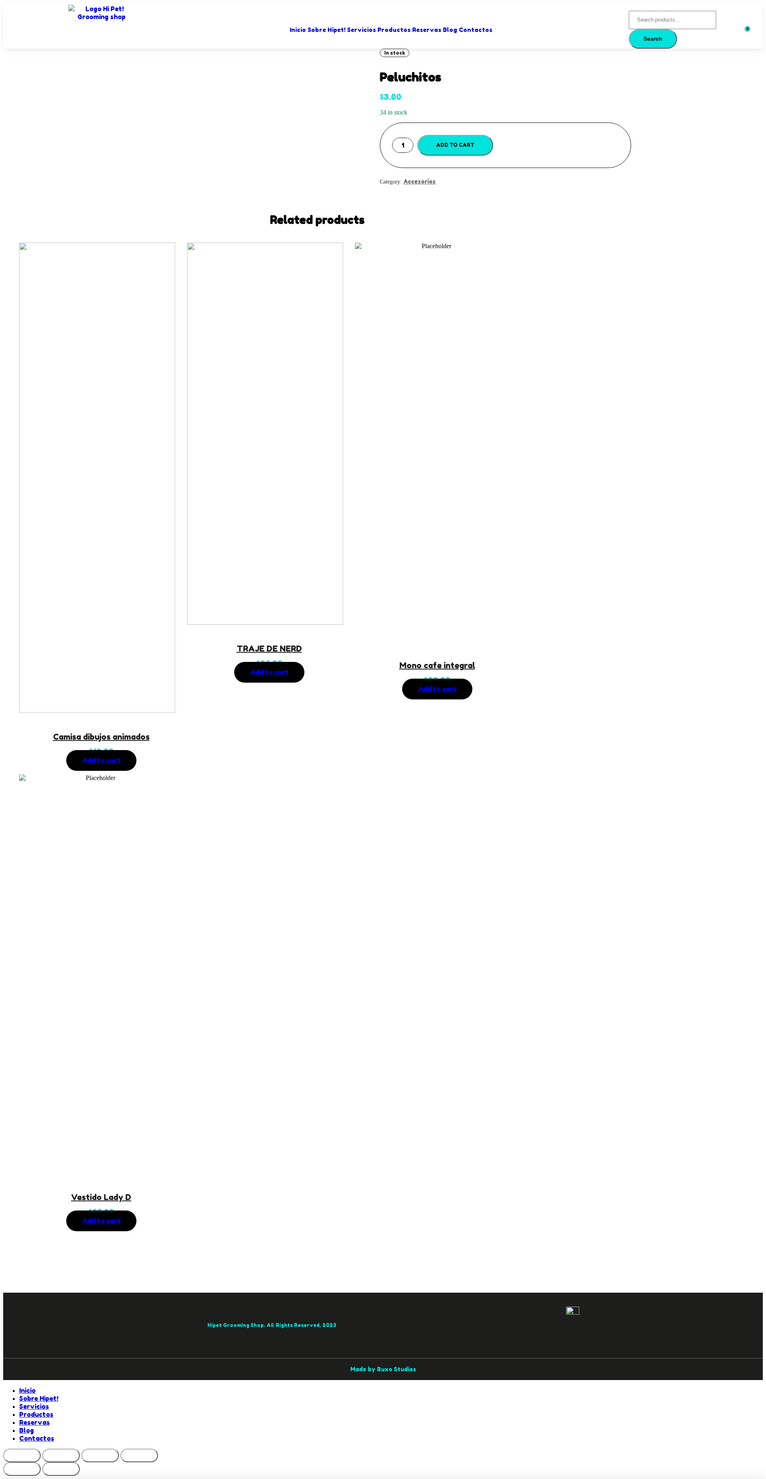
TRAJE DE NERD (269, 649)
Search (653, 39)
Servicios (361, 30)
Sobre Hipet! (326, 30)
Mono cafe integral (437, 665)
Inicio (298, 30)
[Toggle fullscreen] (100, 1455)
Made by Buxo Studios (383, 1369)
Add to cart (455, 145)
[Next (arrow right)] (61, 1469)
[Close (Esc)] (22, 1455)
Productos (394, 30)
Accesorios (419, 181)
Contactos (475, 30)
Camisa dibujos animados (101, 737)
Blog (450, 30)
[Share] (61, 1455)
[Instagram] (166, 1325)
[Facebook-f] (150, 1325)
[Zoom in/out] (139, 1455)
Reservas (426, 30)
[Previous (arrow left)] (22, 1469)
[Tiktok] (182, 1325)
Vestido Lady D (101, 1197)
